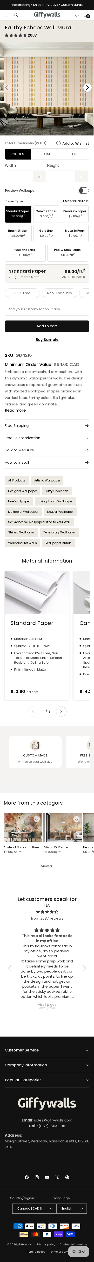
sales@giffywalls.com (47, 1120)
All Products (16, 480)
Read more (15, 410)
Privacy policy (46, 1244)
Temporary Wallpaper (59, 532)
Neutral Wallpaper (60, 512)
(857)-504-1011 (47, 1125)
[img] (47, 912)
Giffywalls (25, 1244)
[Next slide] (61, 711)
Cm (47, 154)
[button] (6, 15)
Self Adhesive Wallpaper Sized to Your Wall (39, 522)
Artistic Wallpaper (47, 480)
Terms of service (60, 1252)
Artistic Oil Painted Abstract (56, 847)
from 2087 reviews (47, 918)
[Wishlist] (77, 15)
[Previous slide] (32, 711)
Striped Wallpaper (21, 532)
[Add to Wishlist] (36, 819)
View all (47, 866)
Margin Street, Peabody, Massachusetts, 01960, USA (47, 1141)
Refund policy (36, 1252)
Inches (18, 154)
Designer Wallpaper (22, 491)
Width (10, 165)
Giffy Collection (57, 491)
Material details (76, 201)
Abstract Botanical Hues (21, 847)
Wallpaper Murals (59, 543)
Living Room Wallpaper (56, 501)
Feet (76, 154)
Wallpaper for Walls (22, 543)
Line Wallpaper (19, 501)
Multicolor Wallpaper (23, 512)
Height (53, 165)
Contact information (73, 1244)
